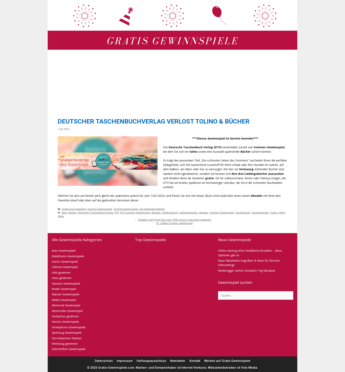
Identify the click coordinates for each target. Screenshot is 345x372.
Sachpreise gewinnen (74, 209)
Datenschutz (104, 361)
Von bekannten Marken (67, 338)
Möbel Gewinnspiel (64, 300)
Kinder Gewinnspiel (64, 289)
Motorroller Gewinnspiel (67, 311)
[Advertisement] (172, 83)
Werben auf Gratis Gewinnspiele (227, 361)
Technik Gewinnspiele (125, 209)
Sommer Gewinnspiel (221, 212)
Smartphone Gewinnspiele (68, 327)
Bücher (72, 212)
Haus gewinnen (61, 278)
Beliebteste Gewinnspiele (68, 256)
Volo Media (249, 367)
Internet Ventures (193, 367)
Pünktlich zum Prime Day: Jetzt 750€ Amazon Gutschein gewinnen (174, 219)
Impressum (125, 361)
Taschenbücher (260, 212)
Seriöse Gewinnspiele (99, 209)
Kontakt (194, 361)
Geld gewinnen (61, 272)
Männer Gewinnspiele (65, 294)
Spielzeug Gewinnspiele (67, 332)
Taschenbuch (242, 212)
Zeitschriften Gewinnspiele (69, 349)
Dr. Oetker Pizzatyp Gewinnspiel (174, 223)
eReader (156, 212)
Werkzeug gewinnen (65, 343)
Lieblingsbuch (170, 212)
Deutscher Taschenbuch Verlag (95, 212)
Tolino (273, 212)
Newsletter (177, 361)
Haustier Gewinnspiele (66, 283)
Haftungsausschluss (151, 361)
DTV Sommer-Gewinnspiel (135, 212)
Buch (64, 212)
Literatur (203, 212)
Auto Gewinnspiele (64, 250)
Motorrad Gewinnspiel (66, 305)
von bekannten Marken (152, 209)
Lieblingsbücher (188, 212)
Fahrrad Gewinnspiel (65, 267)
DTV (116, 212)
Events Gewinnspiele (65, 261)
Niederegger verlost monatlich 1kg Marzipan (246, 270)
